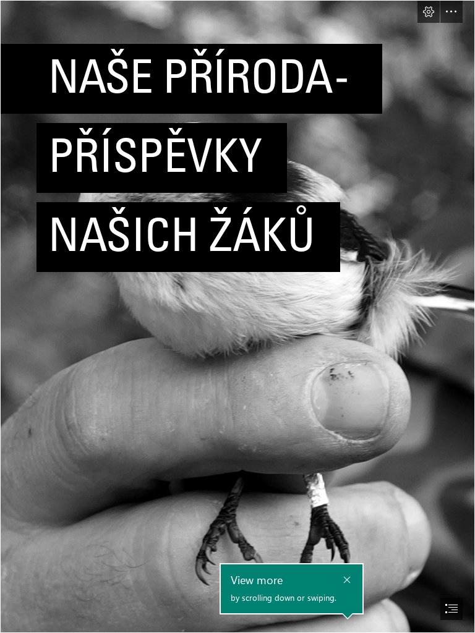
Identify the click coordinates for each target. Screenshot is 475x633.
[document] (237, 316)
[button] (428, 12)
